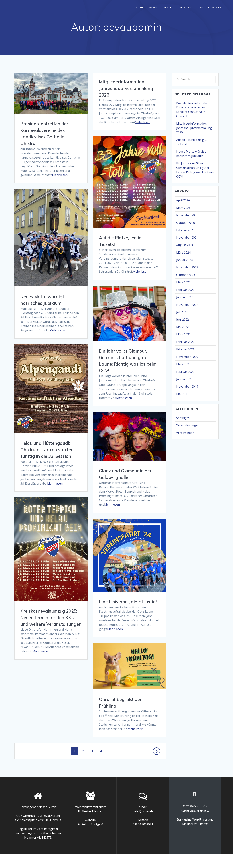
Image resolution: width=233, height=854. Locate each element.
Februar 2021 (185, 349)
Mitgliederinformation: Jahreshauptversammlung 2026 (126, 88)
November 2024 (187, 238)
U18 (200, 7)
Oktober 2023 (185, 275)
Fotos (184, 7)
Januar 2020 (184, 379)
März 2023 (183, 282)
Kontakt (215, 7)
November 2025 (187, 215)
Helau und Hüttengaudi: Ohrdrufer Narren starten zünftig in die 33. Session (47, 449)
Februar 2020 (185, 372)
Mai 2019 (182, 394)
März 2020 (183, 364)
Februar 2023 (185, 290)
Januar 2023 (184, 297)
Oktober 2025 (185, 223)
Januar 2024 (184, 260)
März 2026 (183, 208)
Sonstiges (183, 418)
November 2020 (187, 357)
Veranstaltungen (187, 425)
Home (139, 7)
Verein (167, 7)
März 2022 (183, 334)
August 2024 (184, 245)
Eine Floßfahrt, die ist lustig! (128, 601)
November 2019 (187, 387)
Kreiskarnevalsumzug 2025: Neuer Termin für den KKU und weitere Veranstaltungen (51, 617)
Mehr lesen (60, 175)
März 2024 (183, 252)
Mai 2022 (182, 327)
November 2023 (187, 267)
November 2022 (187, 305)
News (153, 7)
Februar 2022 (185, 342)
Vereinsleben (185, 433)
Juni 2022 (182, 319)
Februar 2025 (185, 230)
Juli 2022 (182, 312)
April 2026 (183, 200)
